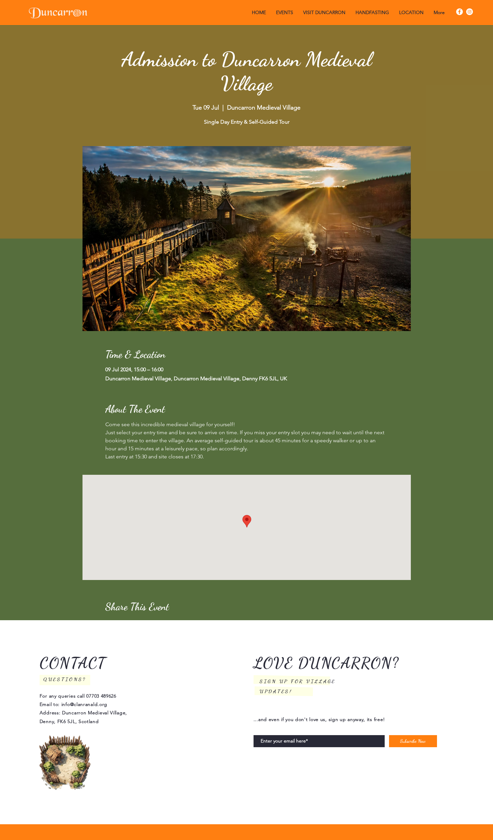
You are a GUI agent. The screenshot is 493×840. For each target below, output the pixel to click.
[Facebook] (459, 11)
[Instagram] (469, 11)
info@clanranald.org (84, 704)
